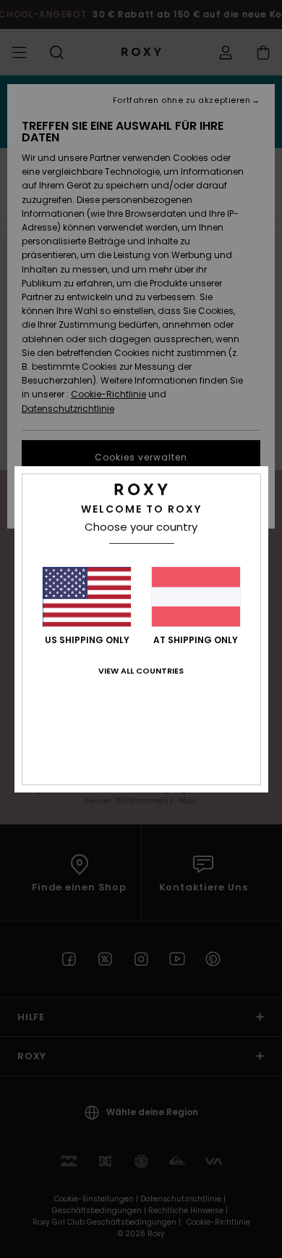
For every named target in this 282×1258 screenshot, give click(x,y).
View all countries (141, 670)
